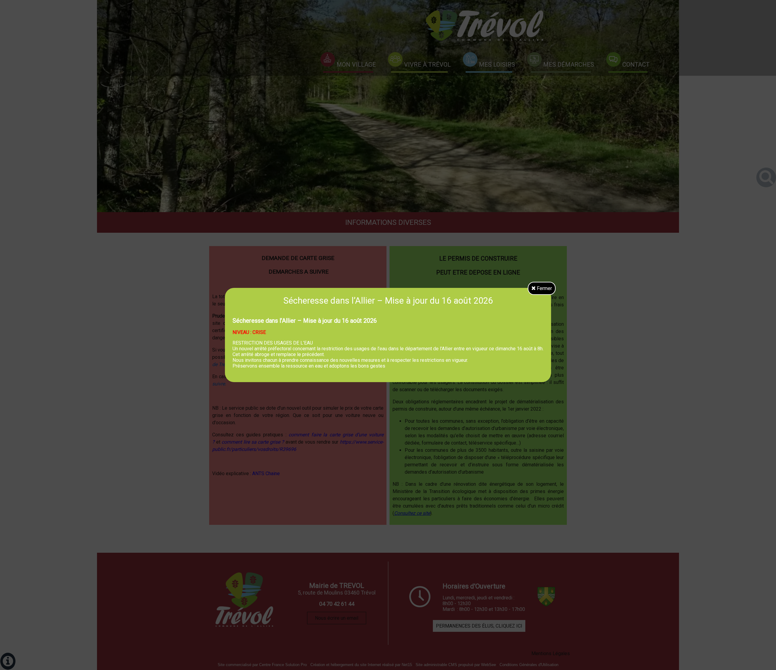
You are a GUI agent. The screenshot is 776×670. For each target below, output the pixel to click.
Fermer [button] (544, 288)
